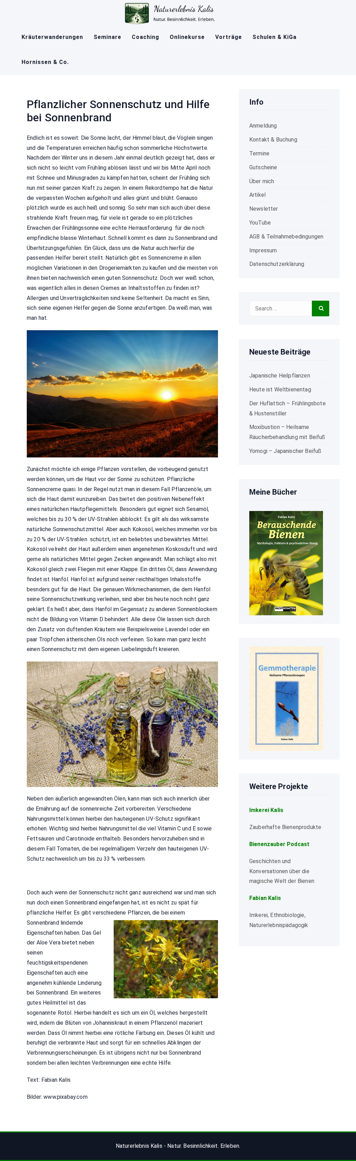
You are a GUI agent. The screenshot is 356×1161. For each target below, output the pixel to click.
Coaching (145, 37)
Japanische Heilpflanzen (279, 375)
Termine (259, 153)
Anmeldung (263, 125)
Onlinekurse (187, 37)
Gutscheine (263, 167)
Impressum (263, 250)
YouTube (260, 222)
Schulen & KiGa (274, 37)
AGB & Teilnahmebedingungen (286, 236)
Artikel (257, 195)
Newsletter (263, 208)
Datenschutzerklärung (276, 264)
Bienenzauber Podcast (279, 844)
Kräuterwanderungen (52, 37)
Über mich (261, 181)
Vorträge (228, 37)
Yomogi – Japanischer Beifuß (285, 451)
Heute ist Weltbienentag (280, 389)
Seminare (107, 37)
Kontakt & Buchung (273, 139)
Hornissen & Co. (45, 62)
